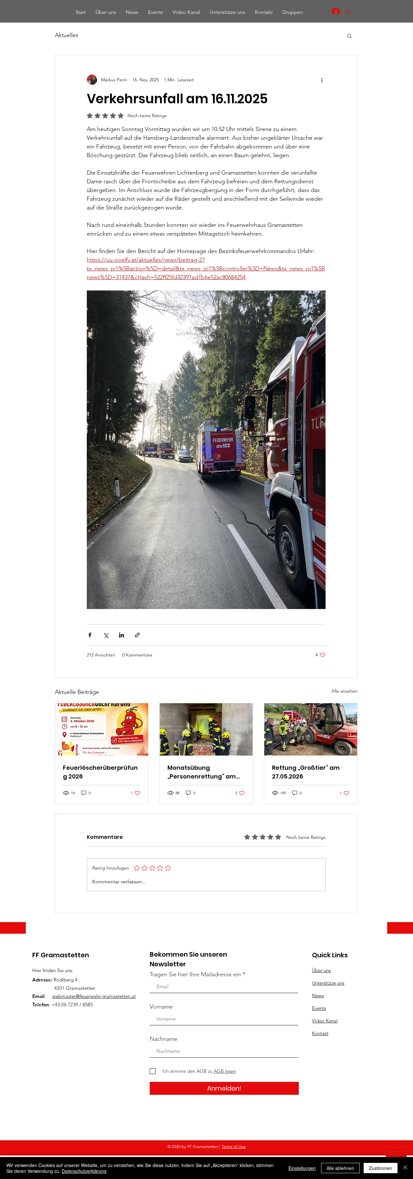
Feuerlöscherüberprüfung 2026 (100, 772)
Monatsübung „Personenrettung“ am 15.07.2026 (201, 772)
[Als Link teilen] (137, 635)
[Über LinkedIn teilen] (121, 635)
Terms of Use (234, 1146)
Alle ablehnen (340, 1168)
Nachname (163, 1039)
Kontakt (320, 1033)
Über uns (321, 970)
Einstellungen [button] (302, 1168)
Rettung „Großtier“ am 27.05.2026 (306, 772)
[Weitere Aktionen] (322, 80)
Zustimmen (380, 1168)
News (318, 995)
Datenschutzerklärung (84, 1171)
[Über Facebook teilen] (90, 635)
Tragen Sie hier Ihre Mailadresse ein (195, 974)
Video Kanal (325, 1021)
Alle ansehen (344, 691)
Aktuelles (66, 35)
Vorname (161, 1007)
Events (319, 1008)
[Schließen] (405, 1168)
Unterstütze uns (328, 983)
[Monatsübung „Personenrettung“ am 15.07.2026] (206, 729)
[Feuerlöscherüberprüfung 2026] (101, 729)
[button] (349, 35)
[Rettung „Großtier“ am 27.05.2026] (310, 729)
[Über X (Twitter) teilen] (106, 635)
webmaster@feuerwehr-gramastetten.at (94, 996)
